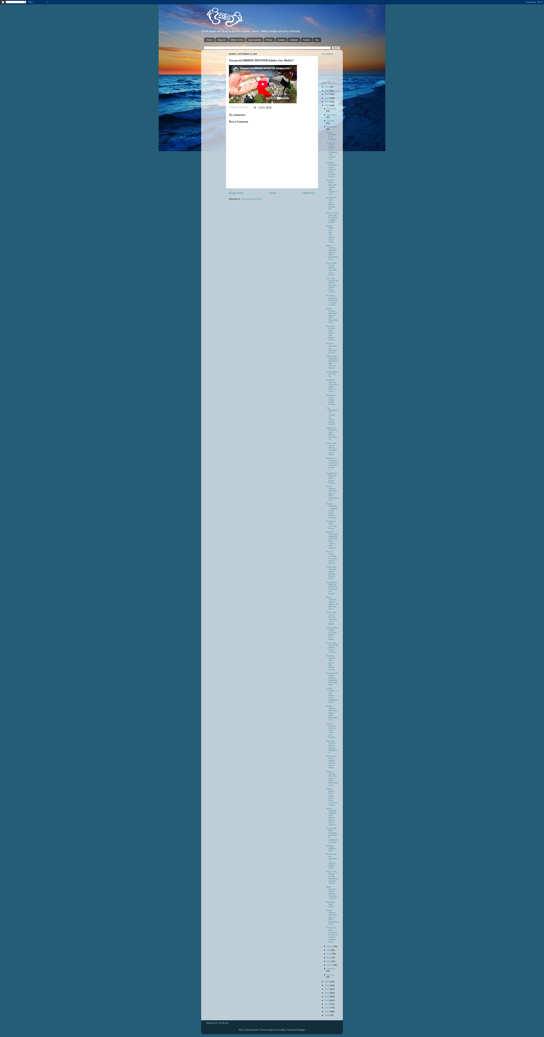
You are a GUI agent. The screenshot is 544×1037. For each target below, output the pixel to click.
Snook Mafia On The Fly (332, 374)
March (330, 965)
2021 (327, 102)
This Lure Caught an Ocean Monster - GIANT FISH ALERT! (332, 285)
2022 (327, 98)
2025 (327, 87)
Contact (281, 40)
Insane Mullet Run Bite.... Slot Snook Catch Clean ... (331, 234)
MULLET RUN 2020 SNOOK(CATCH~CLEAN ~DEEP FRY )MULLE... (332, 540)
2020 (327, 105)
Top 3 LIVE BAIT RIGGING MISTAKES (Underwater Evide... (332, 835)
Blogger (301, 1030)
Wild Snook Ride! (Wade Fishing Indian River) (331, 762)
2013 (327, 1004)
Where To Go (237, 40)
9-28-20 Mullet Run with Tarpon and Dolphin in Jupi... (331, 187)
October (330, 121)
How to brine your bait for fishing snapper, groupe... (332, 217)
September (332, 127)
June (329, 954)
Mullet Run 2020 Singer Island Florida (331, 400)
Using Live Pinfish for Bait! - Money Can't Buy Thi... (331, 433)
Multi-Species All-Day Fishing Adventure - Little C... (332, 892)
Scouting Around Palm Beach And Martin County (330, 333)
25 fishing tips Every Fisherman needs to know (331, 300)
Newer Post (236, 193)
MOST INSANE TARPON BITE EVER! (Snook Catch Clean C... (331, 817)
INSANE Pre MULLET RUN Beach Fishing (331, 478)
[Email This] (259, 107)
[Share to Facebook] (267, 107)
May (329, 958)
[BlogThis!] (262, 107)
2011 (327, 1012)
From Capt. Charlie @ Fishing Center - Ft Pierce (331, 647)
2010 (327, 1015)
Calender (294, 40)
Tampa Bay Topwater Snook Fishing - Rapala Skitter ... (331, 573)
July (329, 950)
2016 (327, 993)
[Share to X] (265, 107)
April (329, 961)
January (330, 975)
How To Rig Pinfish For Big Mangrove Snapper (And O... (332, 877)
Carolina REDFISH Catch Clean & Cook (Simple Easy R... (331, 170)
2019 (327, 982)
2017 (327, 989)
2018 (327, 985)
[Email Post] (254, 107)
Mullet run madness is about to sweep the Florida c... (332, 464)
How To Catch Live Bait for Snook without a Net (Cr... (331, 557)
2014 (327, 1000)
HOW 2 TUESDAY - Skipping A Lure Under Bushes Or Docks (332, 511)
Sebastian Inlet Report (330, 904)
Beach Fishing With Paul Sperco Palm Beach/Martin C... (332, 252)
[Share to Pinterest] (270, 107)
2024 (327, 91)
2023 (327, 94)
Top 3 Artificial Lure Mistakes (331, 135)
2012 (327, 1008)
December (331, 109)
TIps (317, 40)
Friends (306, 40)
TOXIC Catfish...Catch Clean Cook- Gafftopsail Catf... (332, 695)
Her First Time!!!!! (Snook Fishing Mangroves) (332, 747)
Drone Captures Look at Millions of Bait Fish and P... (331, 603)
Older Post (308, 193)
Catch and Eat (254, 40)
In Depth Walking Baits (330, 848)
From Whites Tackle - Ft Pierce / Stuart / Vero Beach (332, 633)
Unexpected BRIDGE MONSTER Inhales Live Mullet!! (331, 588)
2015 (327, 996)
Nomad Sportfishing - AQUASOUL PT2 (331, 348)
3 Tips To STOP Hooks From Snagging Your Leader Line (331, 151)
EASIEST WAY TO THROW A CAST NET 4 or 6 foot (332, 386)
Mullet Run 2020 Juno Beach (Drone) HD (331, 203)
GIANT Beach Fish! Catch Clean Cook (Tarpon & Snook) (331, 797)
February (331, 969)
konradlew (281, 1030)
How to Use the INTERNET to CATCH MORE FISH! (331, 861)
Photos (269, 40)
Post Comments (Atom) (251, 199)
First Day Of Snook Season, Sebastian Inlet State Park (332, 679)
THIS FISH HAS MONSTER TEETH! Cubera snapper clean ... (332, 935)
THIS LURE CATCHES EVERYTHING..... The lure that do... (332, 362)
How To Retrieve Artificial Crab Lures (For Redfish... (331, 730)
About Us (221, 40)
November (331, 115)
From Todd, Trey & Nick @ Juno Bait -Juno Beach (331, 269)
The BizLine (223, 1023)
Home (209, 40)
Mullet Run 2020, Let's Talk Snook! (331, 524)
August (330, 946)
